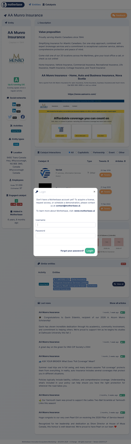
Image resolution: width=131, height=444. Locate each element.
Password (40, 230)
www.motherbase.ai (84, 210)
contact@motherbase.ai (68, 205)
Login (90, 250)
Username (40, 220)
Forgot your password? (72, 250)
